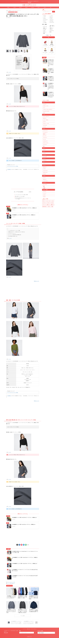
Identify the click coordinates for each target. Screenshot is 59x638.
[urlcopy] (28, 545)
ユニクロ (9, 72)
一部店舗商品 (9, 169)
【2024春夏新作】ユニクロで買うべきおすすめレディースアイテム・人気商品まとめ (51, 71)
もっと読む (23, 615)
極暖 (44, 186)
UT (50, 7)
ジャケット (44, 104)
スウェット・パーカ (46, 123)
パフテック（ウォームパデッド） (47, 109)
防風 (52, 206)
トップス (14, 7)
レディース (8, 583)
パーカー (44, 168)
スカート (26, 7)
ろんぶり (29, 2)
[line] (26, 545)
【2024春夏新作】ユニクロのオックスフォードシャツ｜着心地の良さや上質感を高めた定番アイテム (33, 610)
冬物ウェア (48, 204)
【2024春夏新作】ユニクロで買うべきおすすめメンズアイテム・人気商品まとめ (24, 563)
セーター (44, 121)
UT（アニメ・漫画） (45, 189)
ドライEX (44, 175)
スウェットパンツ (45, 142)
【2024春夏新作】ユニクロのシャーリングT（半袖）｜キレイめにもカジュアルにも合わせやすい (11, 597)
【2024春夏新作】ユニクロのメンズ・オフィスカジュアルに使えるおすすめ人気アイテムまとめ (51, 94)
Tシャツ (44, 177)
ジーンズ (44, 139)
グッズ (44, 7)
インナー (38, 7)
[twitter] (17, 545)
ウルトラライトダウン (46, 111)
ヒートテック (44, 182)
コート (44, 107)
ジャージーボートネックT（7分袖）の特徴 (21, 194)
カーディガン (45, 125)
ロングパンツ (45, 144)
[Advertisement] (22, 24)
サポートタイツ (45, 172)
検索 (48, 37)
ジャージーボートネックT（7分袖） (12, 166)
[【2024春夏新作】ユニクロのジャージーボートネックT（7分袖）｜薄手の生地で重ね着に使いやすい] (24, 545)
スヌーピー (44, 191)
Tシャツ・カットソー (46, 116)
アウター (8, 7)
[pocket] (21, 545)
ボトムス (20, 7)
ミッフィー (44, 193)
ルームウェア (45, 156)
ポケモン (44, 196)
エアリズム (44, 165)
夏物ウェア (52, 204)
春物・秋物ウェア (12, 583)
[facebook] (19, 545)
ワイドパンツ (45, 137)
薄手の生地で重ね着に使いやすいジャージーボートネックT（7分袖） (23, 198)
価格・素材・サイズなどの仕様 (19, 196)
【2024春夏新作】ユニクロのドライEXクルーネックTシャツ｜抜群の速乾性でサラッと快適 (22, 597)
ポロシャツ (44, 118)
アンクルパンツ (45, 132)
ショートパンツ (45, 130)
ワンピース (32, 7)
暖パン (44, 146)
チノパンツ (44, 135)
